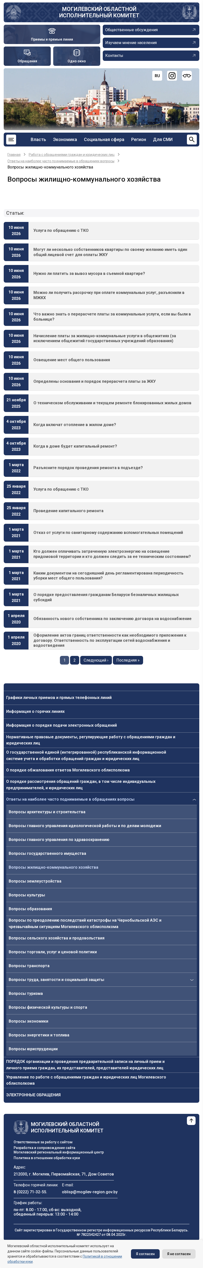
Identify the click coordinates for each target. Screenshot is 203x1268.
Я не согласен (179, 1254)
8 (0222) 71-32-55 (30, 1192)
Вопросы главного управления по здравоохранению (59, 839)
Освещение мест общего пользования (71, 360)
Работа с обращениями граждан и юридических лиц (72, 155)
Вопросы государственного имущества (47, 853)
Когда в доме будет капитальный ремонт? (75, 446)
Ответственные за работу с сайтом (43, 1142)
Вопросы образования (30, 909)
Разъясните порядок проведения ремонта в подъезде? (88, 467)
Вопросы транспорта (29, 965)
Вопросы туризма (26, 993)
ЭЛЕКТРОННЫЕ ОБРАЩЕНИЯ (33, 1095)
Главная (14, 155)
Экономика (65, 139)
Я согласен (145, 1254)
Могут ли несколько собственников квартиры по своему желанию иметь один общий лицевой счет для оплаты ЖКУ (110, 252)
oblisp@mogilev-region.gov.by (90, 1192)
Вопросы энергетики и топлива (39, 1035)
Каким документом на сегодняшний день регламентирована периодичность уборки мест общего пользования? (108, 576)
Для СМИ (163, 139)
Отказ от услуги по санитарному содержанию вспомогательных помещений (108, 532)
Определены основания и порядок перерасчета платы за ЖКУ (94, 381)
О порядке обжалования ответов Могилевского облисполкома (68, 770)
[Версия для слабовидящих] (187, 76)
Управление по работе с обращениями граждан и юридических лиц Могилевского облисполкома (86, 1080)
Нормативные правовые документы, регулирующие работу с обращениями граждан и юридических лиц (90, 740)
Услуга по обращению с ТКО (61, 230)
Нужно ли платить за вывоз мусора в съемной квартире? (89, 273)
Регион (138, 139)
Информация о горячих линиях (35, 711)
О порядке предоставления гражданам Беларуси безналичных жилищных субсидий (106, 597)
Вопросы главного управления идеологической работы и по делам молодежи (85, 825)
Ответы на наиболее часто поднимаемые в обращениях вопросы (70, 799)
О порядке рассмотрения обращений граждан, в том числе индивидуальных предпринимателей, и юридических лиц (80, 784)
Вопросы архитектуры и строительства (47, 812)
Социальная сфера (104, 139)
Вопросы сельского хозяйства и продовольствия (56, 938)
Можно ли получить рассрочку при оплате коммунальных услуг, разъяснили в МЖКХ (108, 295)
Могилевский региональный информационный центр (59, 1152)
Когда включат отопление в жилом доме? (74, 424)
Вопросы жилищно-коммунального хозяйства (53, 867)
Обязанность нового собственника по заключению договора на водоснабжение (112, 618)
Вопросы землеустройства (35, 881)
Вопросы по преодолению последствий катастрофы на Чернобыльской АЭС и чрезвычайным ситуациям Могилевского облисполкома (85, 923)
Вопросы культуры (27, 895)
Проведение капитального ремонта (68, 510)
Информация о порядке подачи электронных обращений (61, 725)
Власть (38, 139)
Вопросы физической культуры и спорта (48, 1007)
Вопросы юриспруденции (33, 1049)
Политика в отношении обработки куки (47, 1158)
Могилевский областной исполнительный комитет (99, 12)
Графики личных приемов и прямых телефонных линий (59, 697)
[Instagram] (172, 76)
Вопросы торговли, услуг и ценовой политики (53, 952)
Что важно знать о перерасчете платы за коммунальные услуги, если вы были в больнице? (112, 317)
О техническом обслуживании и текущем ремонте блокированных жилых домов (112, 403)
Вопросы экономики (28, 1021)
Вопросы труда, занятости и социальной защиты (56, 979)
